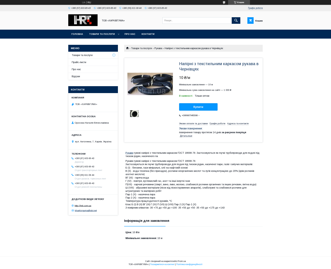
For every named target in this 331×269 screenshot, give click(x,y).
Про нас (129, 34)
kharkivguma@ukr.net (86, 210)
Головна (77, 34)
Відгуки (76, 76)
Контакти (148, 34)
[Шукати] (236, 20)
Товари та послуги (102, 34)
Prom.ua (182, 261)
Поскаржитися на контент (162, 264)
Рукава (158, 48)
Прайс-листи (79, 62)
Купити (198, 106)
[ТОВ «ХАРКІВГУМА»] (83, 25)
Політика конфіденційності (189, 264)
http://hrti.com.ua (83, 205)
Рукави (129, 152)
